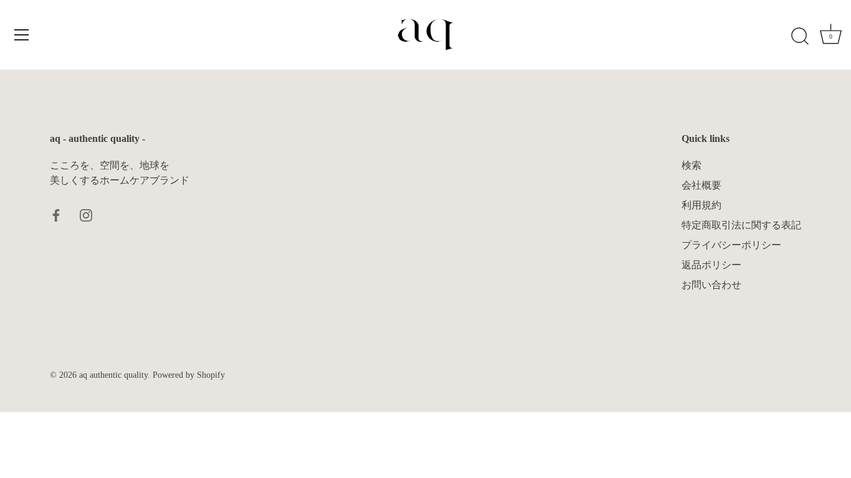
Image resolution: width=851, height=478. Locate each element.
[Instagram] (86, 214)
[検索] (800, 36)
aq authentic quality (113, 375)
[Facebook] (56, 214)
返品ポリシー (711, 265)
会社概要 (701, 185)
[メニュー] (22, 35)
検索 (691, 165)
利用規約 (701, 205)
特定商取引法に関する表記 (741, 225)
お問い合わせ (711, 284)
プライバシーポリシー (731, 245)
